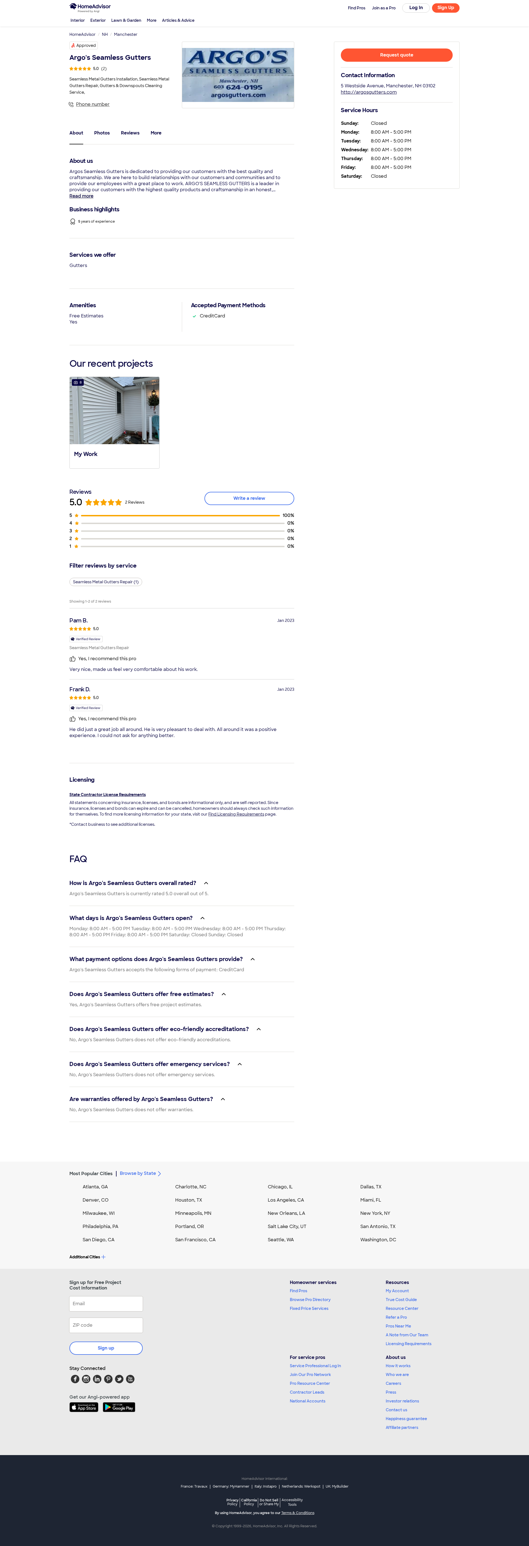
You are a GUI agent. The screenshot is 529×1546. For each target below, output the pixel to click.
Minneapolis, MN (193, 1213)
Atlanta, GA (95, 1187)
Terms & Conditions (297, 1513)
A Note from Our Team (407, 1334)
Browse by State (138, 1173)
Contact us (396, 1409)
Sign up (106, 1348)
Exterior (98, 20)
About (76, 133)
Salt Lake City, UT (287, 1226)
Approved (86, 45)
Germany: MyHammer (231, 1486)
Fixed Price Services (309, 1308)
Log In (416, 7)
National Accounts (307, 1401)
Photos (102, 133)
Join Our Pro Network (310, 1374)
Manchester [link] (125, 34)
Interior (78, 20)
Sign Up (446, 7)
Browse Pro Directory (310, 1299)
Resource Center (402, 1308)
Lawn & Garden (126, 20)
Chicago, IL (280, 1187)
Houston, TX (188, 1200)
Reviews (130, 133)
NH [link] (105, 34)
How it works (398, 1365)
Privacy (232, 1502)
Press (391, 1392)
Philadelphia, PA (100, 1226)
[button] (114, 422)
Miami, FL (370, 1200)
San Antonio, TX (378, 1226)
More (151, 20)
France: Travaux (194, 1486)
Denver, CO (96, 1200)
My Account (397, 1290)
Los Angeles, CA (286, 1200)
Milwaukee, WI (99, 1213)
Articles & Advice (178, 20)
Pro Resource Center (310, 1383)
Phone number (93, 104)
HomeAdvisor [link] (82, 34)
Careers (393, 1383)
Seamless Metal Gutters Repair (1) (106, 581)
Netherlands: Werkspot (301, 1486)
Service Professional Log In (315, 1365)
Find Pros (298, 1290)
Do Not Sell (269, 1502)
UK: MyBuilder (337, 1486)
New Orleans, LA (286, 1213)
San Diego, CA (99, 1240)
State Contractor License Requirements (107, 794)
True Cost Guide (401, 1299)
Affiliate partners (402, 1427)
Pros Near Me (398, 1326)
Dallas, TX (371, 1187)
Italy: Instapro (266, 1486)
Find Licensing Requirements (236, 814)
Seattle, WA (281, 1240)
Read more (81, 196)
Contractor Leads (307, 1392)
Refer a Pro (396, 1317)
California (249, 1502)
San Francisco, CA (195, 1240)
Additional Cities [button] (84, 1256)
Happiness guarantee (406, 1418)
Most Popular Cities (91, 1174)
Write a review (249, 498)
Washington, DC (378, 1240)
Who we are (397, 1374)
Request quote (396, 55)
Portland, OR (189, 1226)
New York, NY (375, 1213)
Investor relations (402, 1401)
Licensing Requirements (408, 1343)
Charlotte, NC (190, 1187)
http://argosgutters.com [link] (369, 92)
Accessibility (292, 1502)
